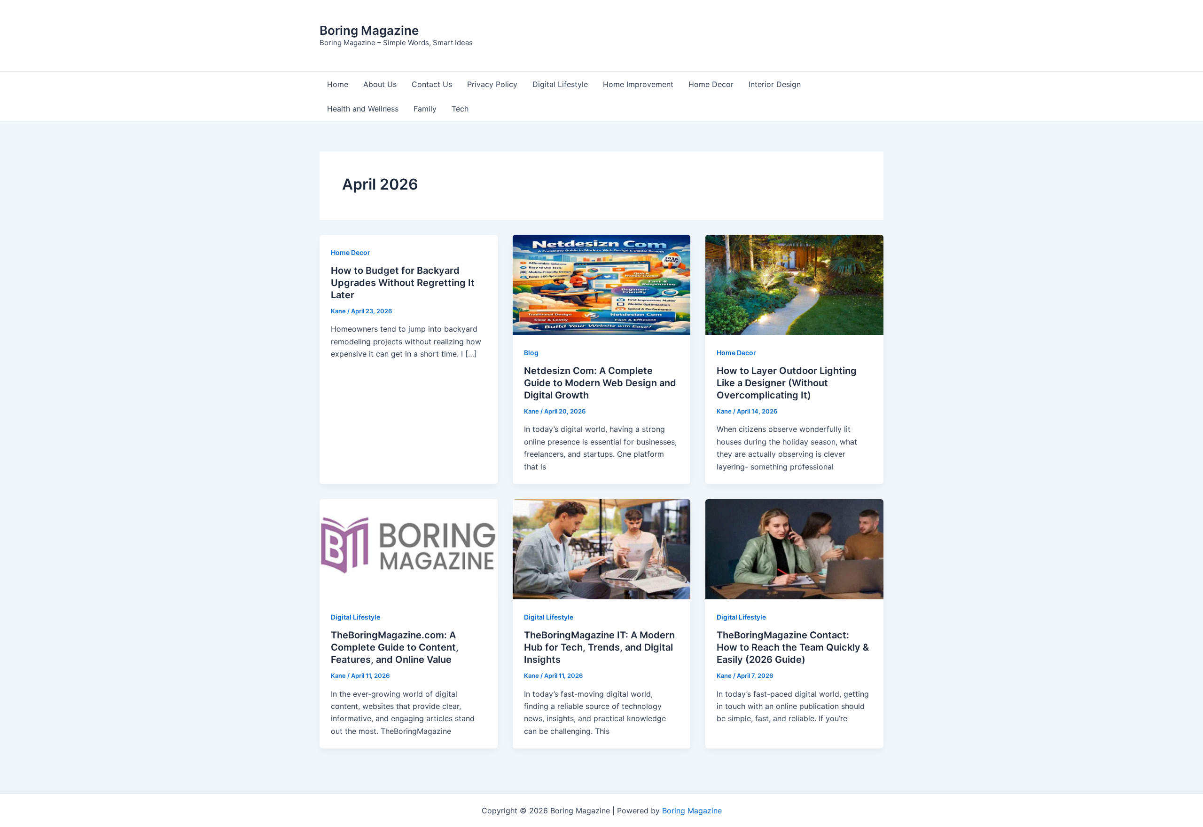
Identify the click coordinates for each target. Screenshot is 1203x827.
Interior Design (775, 84)
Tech (460, 108)
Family (425, 108)
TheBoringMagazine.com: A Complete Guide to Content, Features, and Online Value (395, 647)
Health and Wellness (362, 108)
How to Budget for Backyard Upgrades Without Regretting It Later (403, 283)
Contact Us (432, 84)
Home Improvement (638, 84)
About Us (380, 84)
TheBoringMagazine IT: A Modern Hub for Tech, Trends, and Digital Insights (599, 647)
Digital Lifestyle (560, 84)
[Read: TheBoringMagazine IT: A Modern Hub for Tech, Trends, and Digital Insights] (602, 548)
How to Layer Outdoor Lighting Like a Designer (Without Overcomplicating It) (787, 383)
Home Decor (711, 84)
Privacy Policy (492, 84)
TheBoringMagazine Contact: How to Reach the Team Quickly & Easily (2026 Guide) (793, 647)
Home (337, 84)
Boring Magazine (369, 30)
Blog (531, 353)
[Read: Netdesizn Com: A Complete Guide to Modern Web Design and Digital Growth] (602, 284)
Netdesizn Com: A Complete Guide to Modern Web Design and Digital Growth (600, 383)
